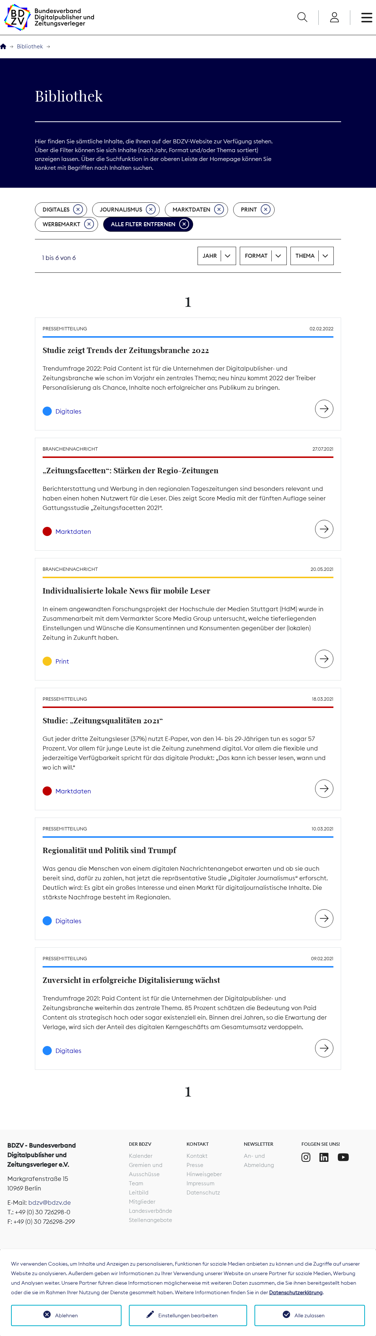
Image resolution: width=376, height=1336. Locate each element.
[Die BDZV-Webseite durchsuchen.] (302, 17)
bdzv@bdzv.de (49, 1203)
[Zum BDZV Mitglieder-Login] (334, 17)
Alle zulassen (309, 1315)
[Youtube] (343, 1157)
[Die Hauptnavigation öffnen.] (366, 17)
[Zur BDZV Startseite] (3, 47)
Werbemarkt (61, 224)
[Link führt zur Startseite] (49, 17)
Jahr (210, 255)
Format (256, 255)
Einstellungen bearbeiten (188, 1315)
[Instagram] (306, 1157)
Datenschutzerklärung (296, 1292)
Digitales (56, 209)
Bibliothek (30, 46)
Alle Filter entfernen (143, 224)
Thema (305, 255)
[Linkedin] (324, 1157)
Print (249, 209)
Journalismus (121, 209)
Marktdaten (191, 209)
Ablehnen (66, 1315)
